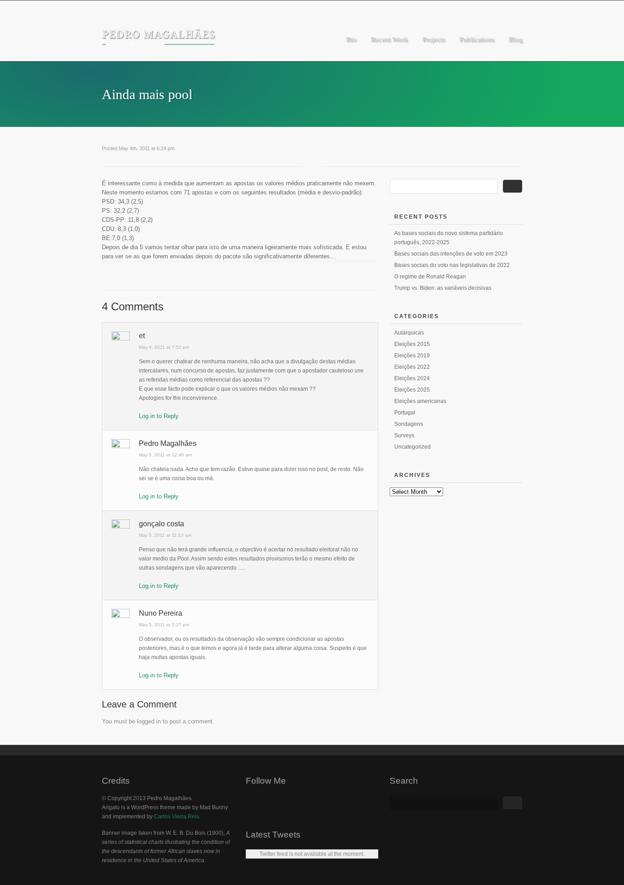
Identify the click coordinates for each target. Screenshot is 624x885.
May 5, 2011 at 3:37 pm (164, 624)
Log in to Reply (159, 416)
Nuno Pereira (160, 613)
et (142, 336)
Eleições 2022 (412, 367)
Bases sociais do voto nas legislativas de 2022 (452, 265)
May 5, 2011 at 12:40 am (165, 454)
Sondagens (408, 424)
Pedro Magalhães (167, 443)
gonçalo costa (161, 524)
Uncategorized (412, 447)
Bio (351, 39)
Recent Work (388, 39)
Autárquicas (409, 333)
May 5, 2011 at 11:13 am (165, 535)
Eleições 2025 (412, 390)
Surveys (404, 435)
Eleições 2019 (412, 355)
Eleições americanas (420, 401)
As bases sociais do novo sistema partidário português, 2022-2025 (448, 238)
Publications (476, 39)
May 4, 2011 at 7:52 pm (164, 347)
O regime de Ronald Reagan (430, 276)
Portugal (404, 412)
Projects (433, 39)
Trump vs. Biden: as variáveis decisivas (443, 288)
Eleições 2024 (412, 378)
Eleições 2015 (412, 344)
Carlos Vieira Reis (176, 816)
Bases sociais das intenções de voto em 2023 (451, 254)
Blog (515, 39)
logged (145, 721)
